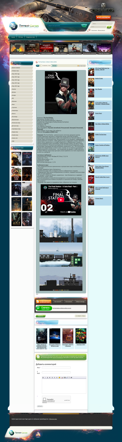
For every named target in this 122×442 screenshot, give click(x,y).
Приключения (15, 119)
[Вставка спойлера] (71, 377)
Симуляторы (15, 110)
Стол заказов (68, 301)
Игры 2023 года (15, 83)
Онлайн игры (15, 135)
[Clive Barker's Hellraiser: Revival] (27, 166)
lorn (38, 65)
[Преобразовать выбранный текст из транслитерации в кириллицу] (69, 377)
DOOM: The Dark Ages (100, 134)
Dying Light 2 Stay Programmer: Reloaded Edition (102, 167)
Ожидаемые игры (30, 37)
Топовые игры (15, 70)
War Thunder (98, 89)
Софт (13, 141)
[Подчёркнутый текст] (47, 377)
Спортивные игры (16, 128)
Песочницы (14, 116)
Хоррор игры (15, 132)
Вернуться (40, 316)
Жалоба (44, 302)
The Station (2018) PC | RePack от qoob (54, 345)
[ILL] (16, 196)
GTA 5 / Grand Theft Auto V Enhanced (102, 188)
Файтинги (14, 101)
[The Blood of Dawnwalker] (27, 211)
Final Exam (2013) (81, 344)
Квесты (14, 113)
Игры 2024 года (15, 80)
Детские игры (15, 125)
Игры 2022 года (15, 86)
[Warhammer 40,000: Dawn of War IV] (16, 181)
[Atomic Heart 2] (27, 196)
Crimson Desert (99, 198)
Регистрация (94, 30)
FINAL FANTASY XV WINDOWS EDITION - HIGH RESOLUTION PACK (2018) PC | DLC (41, 347)
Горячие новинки (16, 67)
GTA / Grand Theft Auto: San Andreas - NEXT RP (102, 68)
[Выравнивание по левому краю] (52, 377)
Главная (13, 37)
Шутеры (14, 92)
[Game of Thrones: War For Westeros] (16, 211)
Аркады (14, 95)
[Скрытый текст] (65, 377)
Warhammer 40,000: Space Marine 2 (101, 156)
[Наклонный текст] (45, 377)
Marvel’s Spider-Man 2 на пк (102, 177)
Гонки (13, 104)
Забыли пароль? (101, 30)
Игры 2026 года (15, 73)
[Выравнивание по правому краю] (57, 377)
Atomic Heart (98, 113)
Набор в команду (80, 301)
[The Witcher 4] (27, 226)
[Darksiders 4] (27, 181)
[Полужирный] (43, 377)
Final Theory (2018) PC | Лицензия (67, 345)
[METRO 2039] (16, 166)
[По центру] (54, 377)
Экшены (14, 89)
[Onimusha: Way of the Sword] (16, 226)
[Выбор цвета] (62, 377)
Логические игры (16, 122)
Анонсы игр (14, 138)
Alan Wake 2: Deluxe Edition (102, 124)
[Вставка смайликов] (59, 377)
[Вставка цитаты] (67, 377)
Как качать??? (58, 301)
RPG (13, 98)
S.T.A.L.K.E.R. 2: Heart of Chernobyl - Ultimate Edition (102, 103)
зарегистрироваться (58, 357)
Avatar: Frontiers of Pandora (102, 145)
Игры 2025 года (15, 77)
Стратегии (14, 107)
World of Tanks (99, 78)
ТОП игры (20, 37)
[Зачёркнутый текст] (50, 377)
